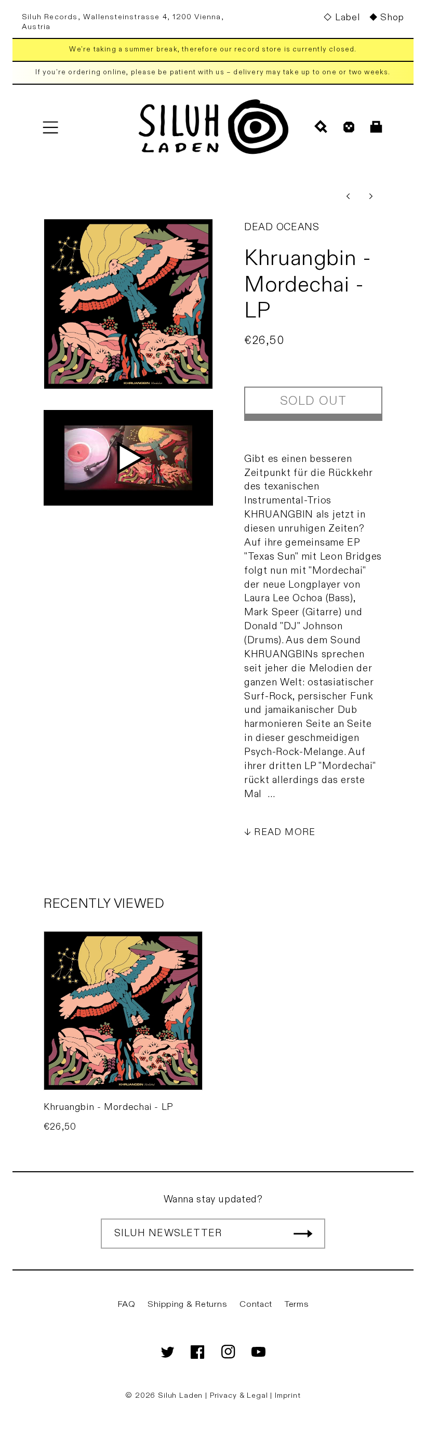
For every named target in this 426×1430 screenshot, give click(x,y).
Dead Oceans (282, 227)
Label (347, 17)
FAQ (126, 1304)
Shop (392, 17)
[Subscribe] (303, 1234)
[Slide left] (348, 195)
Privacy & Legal (240, 1395)
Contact (255, 1304)
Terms (297, 1304)
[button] (50, 127)
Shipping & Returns (187, 1304)
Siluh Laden (180, 1395)
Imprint (288, 1395)
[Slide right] (371, 195)
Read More (284, 832)
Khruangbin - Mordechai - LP (109, 1107)
